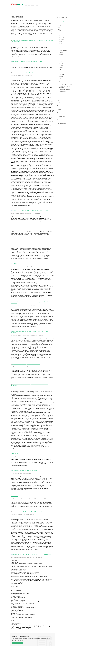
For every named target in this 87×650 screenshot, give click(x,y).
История (59, 105)
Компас (60, 78)
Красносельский (62, 91)
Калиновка (61, 52)
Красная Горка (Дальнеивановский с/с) (66, 81)
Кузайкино (61, 94)
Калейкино (61, 48)
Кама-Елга (61, 54)
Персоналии (59, 119)
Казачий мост (61, 46)
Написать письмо (17, 642)
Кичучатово (61, 70)
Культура (59, 109)
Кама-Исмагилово (62, 56)
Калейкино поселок (63, 50)
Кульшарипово (62, 96)
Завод (60, 30)
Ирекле (60, 43)
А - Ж (59, 27)
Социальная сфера (55, 9)
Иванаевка (61, 35)
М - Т (59, 100)
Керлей (60, 61)
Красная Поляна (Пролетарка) (65, 89)
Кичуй (60, 69)
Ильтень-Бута (61, 39)
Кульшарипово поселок (63, 98)
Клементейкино (62, 72)
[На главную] (17, 3)
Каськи (60, 59)
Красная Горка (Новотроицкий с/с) (65, 82)
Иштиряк (60, 45)
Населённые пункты (22, 9)
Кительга (60, 67)
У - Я (59, 102)
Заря (60, 33)
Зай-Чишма (61, 32)
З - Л (59, 29)
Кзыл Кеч (61, 63)
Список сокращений (71, 9)
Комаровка (61, 76)
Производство (60, 112)
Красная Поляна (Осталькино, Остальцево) (65, 87)
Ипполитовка (61, 41)
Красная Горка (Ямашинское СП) (65, 84)
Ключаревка (61, 74)
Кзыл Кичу (61, 65)
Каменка (60, 57)
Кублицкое (61, 93)
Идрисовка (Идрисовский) (64, 37)
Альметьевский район (14, 9)
